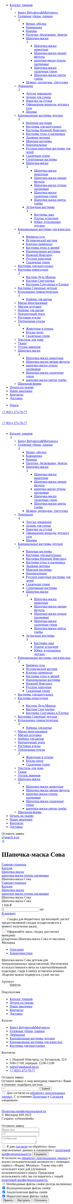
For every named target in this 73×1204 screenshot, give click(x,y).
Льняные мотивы (38, 137)
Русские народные (39, 258)
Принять (8, 1200)
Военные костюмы (39, 123)
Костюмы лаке (44, 214)
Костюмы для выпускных (43, 126)
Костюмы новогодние (33, 269)
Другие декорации (39, 93)
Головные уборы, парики (35, 16)
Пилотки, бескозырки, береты (46, 34)
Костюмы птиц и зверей (42, 247)
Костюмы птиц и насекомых (45, 134)
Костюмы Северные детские (37, 288)
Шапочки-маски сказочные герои (45, 69)
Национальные (36, 144)
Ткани (22, 343)
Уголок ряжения (29, 347)
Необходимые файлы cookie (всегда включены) (38, 1184)
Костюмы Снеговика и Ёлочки (47, 284)
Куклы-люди (34, 332)
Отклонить (40, 1200)
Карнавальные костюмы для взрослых (44, 229)
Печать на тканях (22, 387)
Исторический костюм (41, 240)
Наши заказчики (21, 391)
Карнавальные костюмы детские (40, 115)
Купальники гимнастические (38, 291)
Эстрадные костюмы (40, 207)
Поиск (14, 405)
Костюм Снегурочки (40, 280)
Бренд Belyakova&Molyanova (38, 12)
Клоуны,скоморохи (39, 244)
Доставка (16, 398)
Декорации (25, 86)
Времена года (35, 236)
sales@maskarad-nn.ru (24, 1066)
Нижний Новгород (39, 255)
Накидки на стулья (39, 100)
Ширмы (31, 111)
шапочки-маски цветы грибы (46, 380)
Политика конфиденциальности (24, 1111)
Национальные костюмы (43, 251)
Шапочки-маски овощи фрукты (48, 361)
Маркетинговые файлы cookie (27, 1196)
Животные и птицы (39, 328)
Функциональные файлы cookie (28, 1188)
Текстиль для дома (30, 339)
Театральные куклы (31, 321)
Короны (31, 31)
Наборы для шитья (39, 299)
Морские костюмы (39, 141)
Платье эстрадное (46, 218)
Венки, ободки (36, 23)
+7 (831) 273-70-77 (14, 412)
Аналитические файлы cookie (26, 1192)
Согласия (56, 1096)
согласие (22, 1146)
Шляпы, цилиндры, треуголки (47, 82)
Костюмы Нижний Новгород (46, 130)
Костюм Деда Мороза (41, 277)
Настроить (23, 1200)
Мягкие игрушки (30, 306)
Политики (40, 1096)
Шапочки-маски (37, 38)
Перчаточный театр (31, 314)
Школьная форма (29, 383)
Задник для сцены (38, 97)
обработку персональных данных (44, 1158)
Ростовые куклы (29, 317)
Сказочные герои (38, 155)
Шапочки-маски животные (45, 47)
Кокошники (34, 27)
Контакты (16, 394)
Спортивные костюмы (41, 159)
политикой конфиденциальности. (25, 1180)
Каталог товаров (21, 5)
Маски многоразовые (32, 303)
